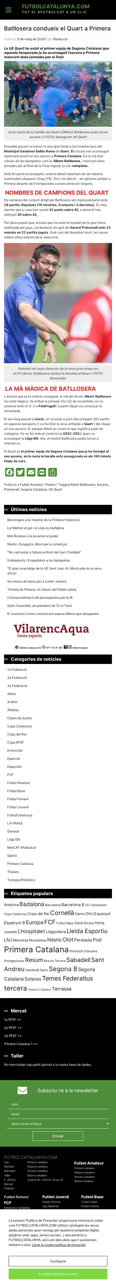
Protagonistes (14, 961)
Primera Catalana (20, 864)
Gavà (78, 923)
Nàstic (54, 940)
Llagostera (56, 931)
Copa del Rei (16, 734)
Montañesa (37, 940)
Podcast (9, 1188)
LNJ (8, 940)
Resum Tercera (55, 961)
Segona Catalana (34, 489)
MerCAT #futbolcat (21, 847)
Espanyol (102, 913)
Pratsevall (11, 489)
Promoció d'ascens (83, 951)
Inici (6, 1162)
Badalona (31, 904)
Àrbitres (13, 710)
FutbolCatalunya (19, 815)
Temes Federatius (67, 978)
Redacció (60, 39)
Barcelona (53, 905)
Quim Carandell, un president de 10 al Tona (39, 606)
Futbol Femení (18, 799)
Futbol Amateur (31, 484)
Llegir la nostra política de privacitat (59, 1245)
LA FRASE (15, 823)
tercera (15, 988)
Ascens (102, 484)
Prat (97, 940)
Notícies (9, 1166)
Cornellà (62, 913)
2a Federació (17, 678)
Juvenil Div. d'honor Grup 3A (45, 1179)
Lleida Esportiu (87, 930)
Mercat (8, 1184)
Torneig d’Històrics (21, 880)
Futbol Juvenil (18, 807)
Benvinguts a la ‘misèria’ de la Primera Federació (43, 520)
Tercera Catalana (39, 989)
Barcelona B (73, 904)
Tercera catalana (37, 1170)
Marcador (10, 1170)
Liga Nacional (50, 1206)
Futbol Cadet (89, 1201)
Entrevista (14, 750)
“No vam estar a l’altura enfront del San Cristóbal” (44, 552)
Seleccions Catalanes (17, 1207)
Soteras (33, 979)
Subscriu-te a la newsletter (67, 1090)
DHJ (89, 914)
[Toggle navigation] (8, 10)
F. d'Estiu (10, 1179)
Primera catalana (37, 1162)
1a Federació (17, 669)
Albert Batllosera (82, 484)
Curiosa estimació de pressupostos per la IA (40, 597)
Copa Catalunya (19, 726)
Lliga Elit (13, 839)
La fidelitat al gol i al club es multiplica (35, 528)
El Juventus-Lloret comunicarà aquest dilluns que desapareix (53, 614)
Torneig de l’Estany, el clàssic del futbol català (41, 589)
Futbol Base (16, 791)
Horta (99, 922)
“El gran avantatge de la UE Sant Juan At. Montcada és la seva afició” (54, 570)
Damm (80, 914)
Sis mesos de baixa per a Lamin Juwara (36, 581)
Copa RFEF (15, 742)
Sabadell (78, 959)
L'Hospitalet (31, 931)
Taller (7, 1175)
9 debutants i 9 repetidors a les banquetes (38, 560)
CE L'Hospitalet (96, 905)
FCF (10, 775)
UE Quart (55, 489)
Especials (14, 767)
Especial (13, 758)
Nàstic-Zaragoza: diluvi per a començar (37, 544)
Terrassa (61, 989)
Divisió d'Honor (51, 1201)
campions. (79, 166)
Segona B (63, 969)
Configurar (58, 1261)
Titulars (50, 484)
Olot (68, 939)
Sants (44, 970)
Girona (89, 923)
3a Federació (17, 686)
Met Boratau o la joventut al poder (32, 536)
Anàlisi (12, 702)
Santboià (32, 970)
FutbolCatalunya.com (56, 6)
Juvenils (10, 932)
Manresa (20, 940)
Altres (11, 694)
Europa (34, 922)
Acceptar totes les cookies (58, 1274)
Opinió (12, 856)
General (13, 831)
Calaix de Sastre (19, 718)
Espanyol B (14, 922)
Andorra (11, 904)
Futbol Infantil (90, 1206)
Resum (34, 959)
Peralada (83, 940)
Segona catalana (37, 1166)
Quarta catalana (36, 1175)
